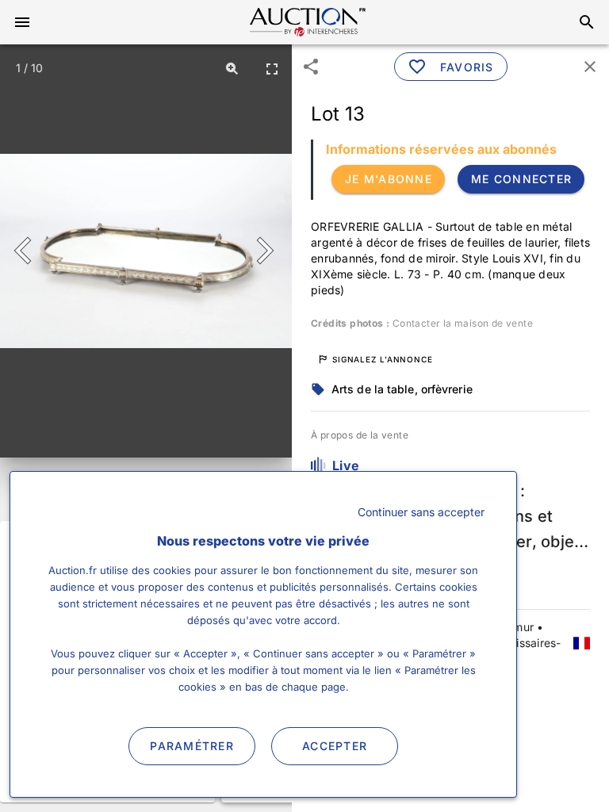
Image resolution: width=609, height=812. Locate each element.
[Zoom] (232, 68)
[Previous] (29, 250)
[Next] (262, 250)
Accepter (334, 746)
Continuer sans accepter (421, 512)
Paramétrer (192, 746)
